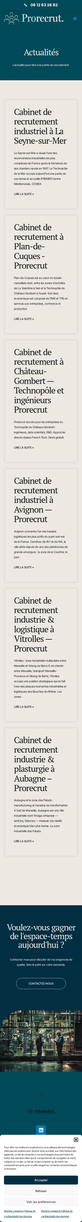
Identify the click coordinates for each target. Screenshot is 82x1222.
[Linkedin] (41, 1130)
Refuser (41, 1191)
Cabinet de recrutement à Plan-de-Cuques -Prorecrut (38, 246)
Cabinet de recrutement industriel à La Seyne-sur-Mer (40, 126)
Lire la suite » (24, 194)
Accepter (41, 1180)
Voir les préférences (41, 1202)
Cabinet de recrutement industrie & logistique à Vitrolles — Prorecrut (36, 624)
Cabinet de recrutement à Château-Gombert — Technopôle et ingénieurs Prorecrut (39, 380)
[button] (76, 1140)
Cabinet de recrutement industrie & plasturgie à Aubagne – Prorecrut (36, 764)
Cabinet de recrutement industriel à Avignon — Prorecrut (36, 500)
